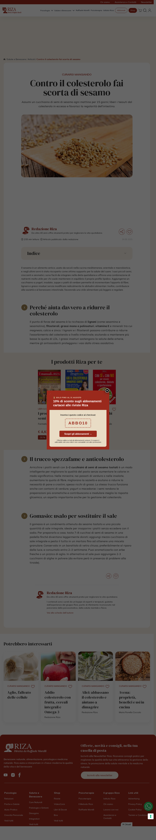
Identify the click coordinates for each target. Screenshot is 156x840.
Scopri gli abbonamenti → (78, 434)
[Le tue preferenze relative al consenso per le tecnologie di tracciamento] (151, 816)
